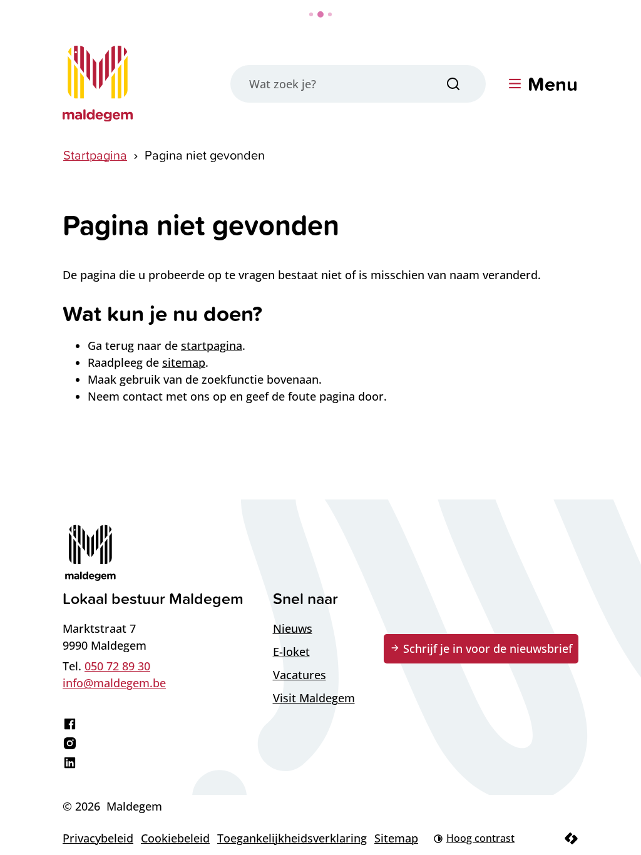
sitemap (183, 362)
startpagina (211, 345)
